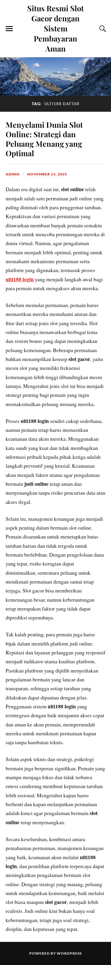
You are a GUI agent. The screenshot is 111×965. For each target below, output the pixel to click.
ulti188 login (20, 279)
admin (13, 174)
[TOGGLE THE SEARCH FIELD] (101, 29)
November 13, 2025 (47, 174)
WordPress (69, 953)
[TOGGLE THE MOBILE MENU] (9, 29)
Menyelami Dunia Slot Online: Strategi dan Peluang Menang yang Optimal (44, 138)
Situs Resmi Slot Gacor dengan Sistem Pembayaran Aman (55, 28)
